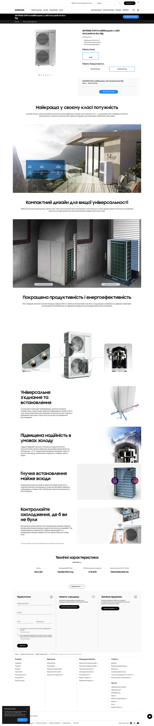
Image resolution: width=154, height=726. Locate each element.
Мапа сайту (76, 723)
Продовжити (129, 3)
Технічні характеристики (30, 22)
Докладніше (23, 715)
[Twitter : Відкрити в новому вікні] (134, 723)
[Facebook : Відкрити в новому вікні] (131, 723)
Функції (17, 22)
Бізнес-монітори (19, 680)
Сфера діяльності (116, 690)
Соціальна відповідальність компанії (121, 675)
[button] (134, 10)
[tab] (39, 75)
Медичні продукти (84, 677)
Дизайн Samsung (116, 707)
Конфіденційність (66, 723)
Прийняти (22, 720)
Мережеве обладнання (85, 680)
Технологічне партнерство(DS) (88, 666)
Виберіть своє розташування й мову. (82, 3)
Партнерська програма (86, 669)
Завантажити (76, 562)
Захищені (17, 669)
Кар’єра (113, 695)
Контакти (31, 723)
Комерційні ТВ (19, 677)
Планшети (18, 666)
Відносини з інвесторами (118, 698)
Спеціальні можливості (41, 723)
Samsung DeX (51, 666)
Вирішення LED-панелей (54, 672)
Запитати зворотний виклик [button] (69, 607)
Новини (113, 701)
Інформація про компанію (118, 687)
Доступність (114, 669)
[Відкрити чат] (149, 716)
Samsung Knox (51, 663)
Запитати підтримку (109, 608)
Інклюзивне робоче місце (118, 672)
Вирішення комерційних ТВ (55, 675)
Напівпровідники (84, 675)
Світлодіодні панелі (20, 675)
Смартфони (18, 663)
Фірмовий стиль (115, 693)
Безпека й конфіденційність (119, 666)
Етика (112, 704)
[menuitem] (37, 10)
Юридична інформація (54, 723)
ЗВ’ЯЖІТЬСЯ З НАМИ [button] (131, 17)
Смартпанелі (18, 672)
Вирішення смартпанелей (54, 669)
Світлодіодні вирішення (86, 672)
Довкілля (113, 663)
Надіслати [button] (22, 645)
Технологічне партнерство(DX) (88, 663)
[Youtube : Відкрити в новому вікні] (138, 723)
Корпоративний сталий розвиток (120, 677)
